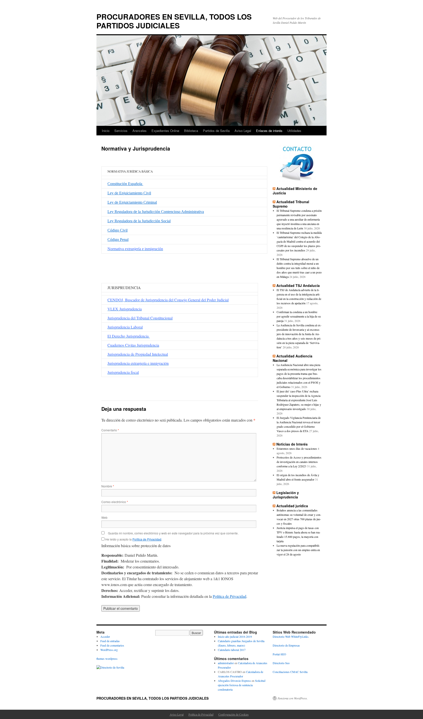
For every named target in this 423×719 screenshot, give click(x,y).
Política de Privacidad (146, 539)
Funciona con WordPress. (293, 698)
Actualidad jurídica (292, 505)
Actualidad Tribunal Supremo (291, 204)
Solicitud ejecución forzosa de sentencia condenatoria (241, 685)
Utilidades (294, 130)
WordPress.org (109, 650)
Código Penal (118, 239)
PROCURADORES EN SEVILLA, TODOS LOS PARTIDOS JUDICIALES (174, 21)
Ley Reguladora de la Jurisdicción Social (139, 221)
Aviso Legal (243, 130)
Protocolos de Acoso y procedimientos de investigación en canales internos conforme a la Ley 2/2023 (299, 461)
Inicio (105, 130)
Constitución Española (125, 184)
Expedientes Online (165, 130)
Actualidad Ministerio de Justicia (295, 190)
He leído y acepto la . (133, 539)
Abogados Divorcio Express (234, 681)
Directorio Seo (281, 663)
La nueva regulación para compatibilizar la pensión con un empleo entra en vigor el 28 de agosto (298, 549)
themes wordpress (107, 658)
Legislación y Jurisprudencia (286, 494)
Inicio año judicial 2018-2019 (235, 636)
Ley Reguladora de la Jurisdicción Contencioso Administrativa (155, 212)
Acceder (105, 636)
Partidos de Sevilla (216, 130)
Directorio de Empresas (286, 645)
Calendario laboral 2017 (232, 650)
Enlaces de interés (269, 130)
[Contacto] (297, 163)
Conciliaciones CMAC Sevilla (290, 672)
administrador (226, 663)
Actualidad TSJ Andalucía (298, 285)
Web (104, 517)
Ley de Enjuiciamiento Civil (129, 193)
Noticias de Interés (292, 444)
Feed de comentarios (112, 645)
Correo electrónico (114, 502)
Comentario (110, 430)
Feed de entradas (110, 641)
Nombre (107, 486)
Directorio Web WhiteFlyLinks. (291, 636)
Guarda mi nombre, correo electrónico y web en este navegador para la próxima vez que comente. (173, 533)
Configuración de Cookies (233, 714)
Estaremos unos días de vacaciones (297, 448)
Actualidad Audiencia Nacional (292, 358)
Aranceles (139, 130)
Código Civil (117, 230)
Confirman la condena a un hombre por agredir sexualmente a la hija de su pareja (299, 316)
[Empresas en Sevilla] (110, 667)
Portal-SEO (279, 654)
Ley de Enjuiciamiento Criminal (132, 202)
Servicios (121, 130)
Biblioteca (191, 130)
